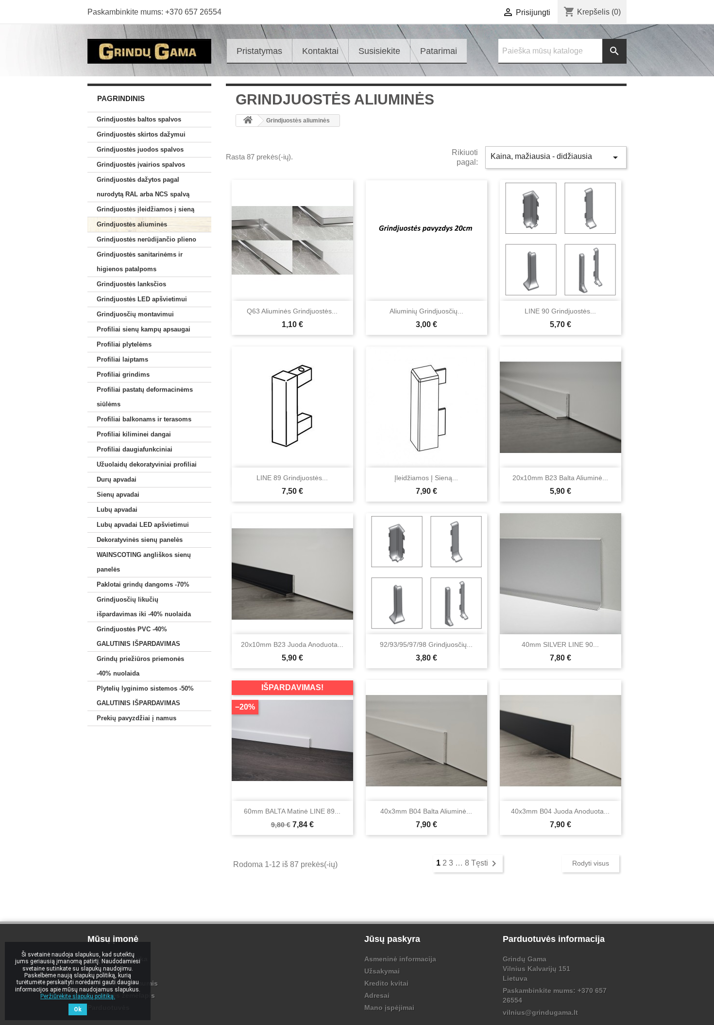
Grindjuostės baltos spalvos (139, 119)
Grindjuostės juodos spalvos (140, 149)
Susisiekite (379, 51)
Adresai (377, 995)
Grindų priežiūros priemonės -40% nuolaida (140, 666)
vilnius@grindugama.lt (540, 1012)
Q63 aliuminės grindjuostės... (292, 311)
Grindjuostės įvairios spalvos (141, 164)
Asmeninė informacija (400, 959)
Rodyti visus (590, 863)
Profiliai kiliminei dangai (134, 434)
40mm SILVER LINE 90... (560, 644)
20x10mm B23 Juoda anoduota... (292, 644)
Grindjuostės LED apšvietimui (142, 299)
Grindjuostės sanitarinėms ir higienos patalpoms (140, 262)
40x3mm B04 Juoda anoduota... (560, 811)
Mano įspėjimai (389, 1007)
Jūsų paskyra (392, 939)
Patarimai (438, 51)
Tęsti (485, 863)
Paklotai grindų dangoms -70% (143, 584)
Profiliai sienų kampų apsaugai (143, 329)
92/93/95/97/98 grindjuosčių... (426, 644)
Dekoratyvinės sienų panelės (140, 539)
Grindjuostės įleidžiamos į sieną (145, 209)
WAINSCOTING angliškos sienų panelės (144, 562)
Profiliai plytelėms (124, 344)
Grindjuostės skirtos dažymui (141, 134)
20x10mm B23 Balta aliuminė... (560, 478)
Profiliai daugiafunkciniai (134, 449)
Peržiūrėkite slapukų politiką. (77, 996)
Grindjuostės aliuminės (132, 224)
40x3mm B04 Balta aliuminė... (426, 811)
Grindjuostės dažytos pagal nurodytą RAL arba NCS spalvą (143, 187)
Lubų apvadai (117, 509)
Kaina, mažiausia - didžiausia (556, 157)
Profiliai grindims (123, 374)
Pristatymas (259, 51)
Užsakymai (382, 971)
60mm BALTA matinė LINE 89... (292, 811)
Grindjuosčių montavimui (135, 314)
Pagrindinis (121, 98)
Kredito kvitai (386, 983)
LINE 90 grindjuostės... (560, 311)
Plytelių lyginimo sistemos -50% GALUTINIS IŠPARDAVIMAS (145, 696)
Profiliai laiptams (122, 359)
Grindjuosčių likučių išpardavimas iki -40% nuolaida (144, 607)
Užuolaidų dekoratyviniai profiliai (147, 464)
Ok (78, 1009)
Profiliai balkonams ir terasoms (144, 419)
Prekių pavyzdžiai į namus (136, 718)
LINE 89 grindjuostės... (292, 478)
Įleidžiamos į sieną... (426, 478)
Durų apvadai (116, 479)
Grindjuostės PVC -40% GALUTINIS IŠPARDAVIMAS (138, 636)
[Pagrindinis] (248, 120)
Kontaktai (320, 51)
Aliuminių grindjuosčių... (426, 311)
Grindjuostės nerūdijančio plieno (146, 239)
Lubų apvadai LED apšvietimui (143, 524)
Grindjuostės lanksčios (131, 284)
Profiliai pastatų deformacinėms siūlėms (145, 397)
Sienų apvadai (118, 494)
